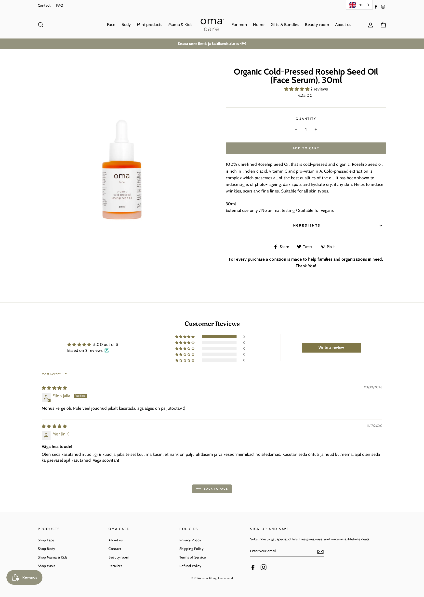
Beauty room (317, 24)
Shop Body (46, 548)
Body (126, 24)
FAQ (59, 5)
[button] (297, 89)
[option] (212, 44)
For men (239, 24)
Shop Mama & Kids (52, 557)
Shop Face (46, 540)
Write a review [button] (331, 347)
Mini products (149, 24)
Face (111, 24)
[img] (54, 387)
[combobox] (359, 5)
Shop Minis (46, 566)
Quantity (306, 119)
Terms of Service (192, 557)
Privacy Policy (190, 540)
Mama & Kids (180, 24)
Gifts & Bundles (285, 24)
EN (360, 5)
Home (259, 24)
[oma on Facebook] (253, 567)
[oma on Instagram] (263, 567)
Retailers (115, 566)
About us (343, 24)
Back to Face (215, 488)
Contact (44, 5)
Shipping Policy (191, 548)
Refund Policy (190, 566)
